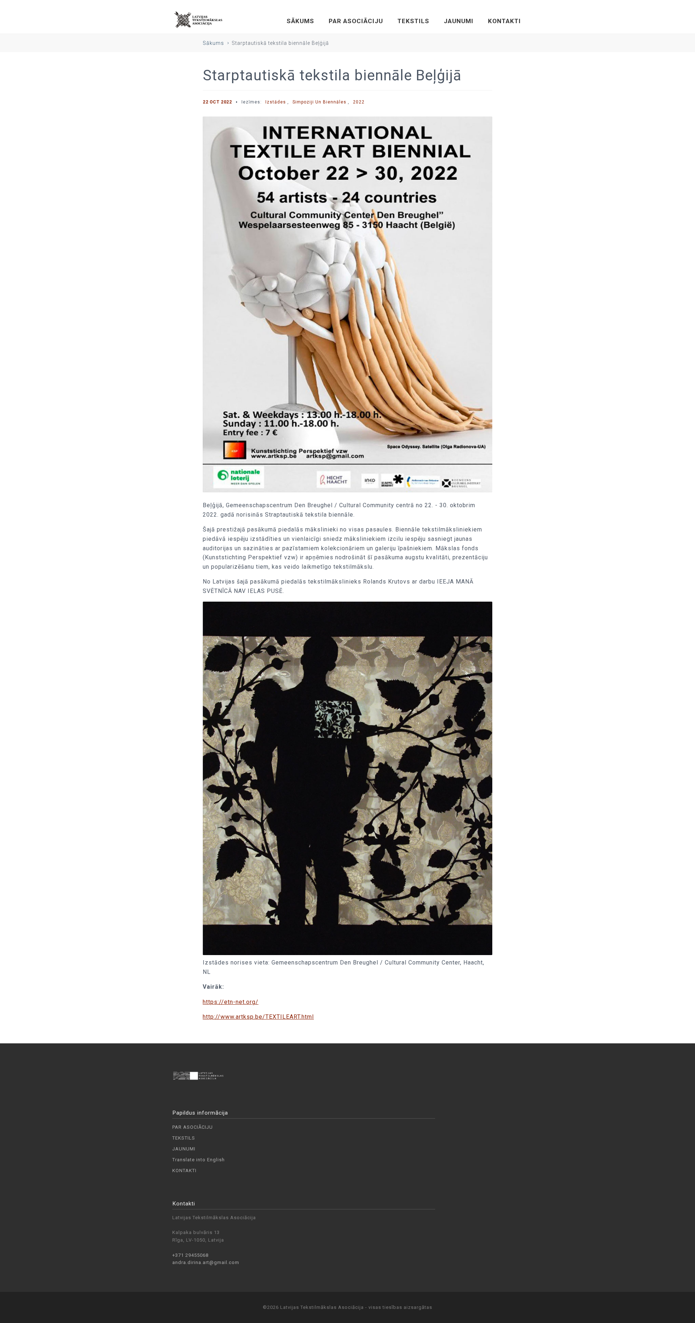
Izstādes (275, 102)
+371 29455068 (190, 1255)
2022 (359, 102)
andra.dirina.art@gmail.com (205, 1262)
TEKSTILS (413, 21)
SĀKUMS (300, 21)
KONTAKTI (504, 21)
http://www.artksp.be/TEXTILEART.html (258, 1016)
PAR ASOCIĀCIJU (356, 21)
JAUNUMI (458, 21)
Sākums (213, 43)
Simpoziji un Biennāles (319, 102)
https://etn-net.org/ (230, 1001)
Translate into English (198, 1159)
